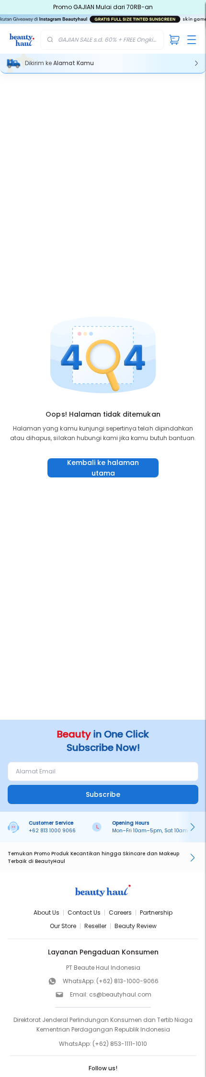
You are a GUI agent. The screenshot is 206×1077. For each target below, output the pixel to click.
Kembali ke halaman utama (103, 467)
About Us (46, 912)
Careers (120, 912)
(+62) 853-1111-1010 (119, 1044)
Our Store (63, 926)
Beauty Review (135, 926)
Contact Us (84, 912)
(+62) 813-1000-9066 (127, 981)
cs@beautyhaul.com (120, 994)
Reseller (95, 926)
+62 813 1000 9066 (52, 830)
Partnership (156, 912)
